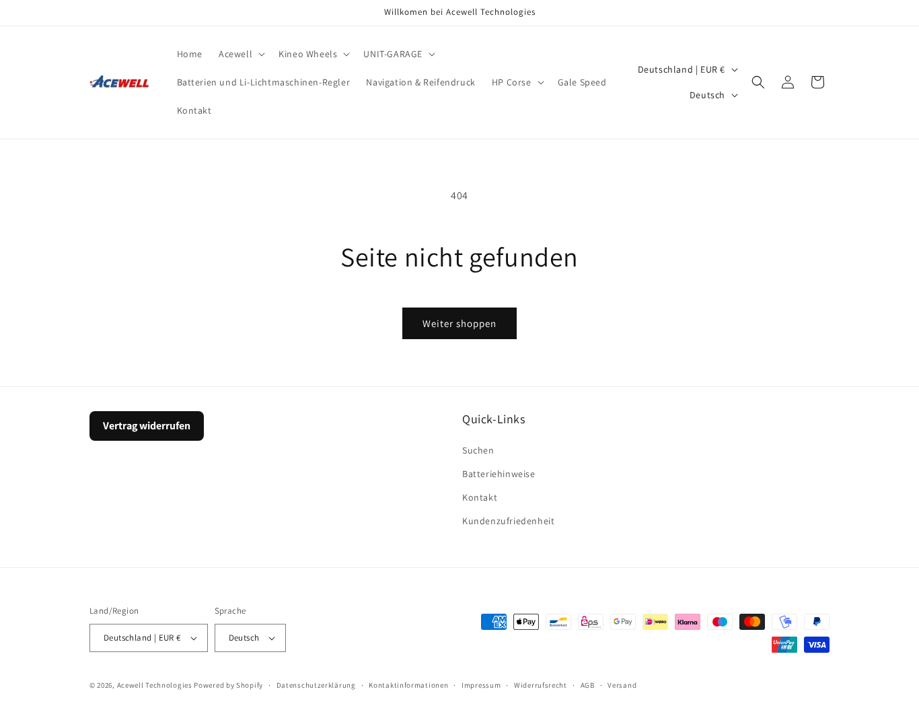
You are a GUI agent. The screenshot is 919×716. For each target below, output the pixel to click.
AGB (588, 685)
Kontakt (479, 497)
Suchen (478, 450)
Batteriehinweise (499, 474)
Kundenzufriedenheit (508, 521)
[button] (240, 54)
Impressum (481, 685)
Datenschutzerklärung (316, 685)
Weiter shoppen (459, 323)
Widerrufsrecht (540, 685)
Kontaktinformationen (408, 685)
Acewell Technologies (154, 685)
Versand (622, 685)
